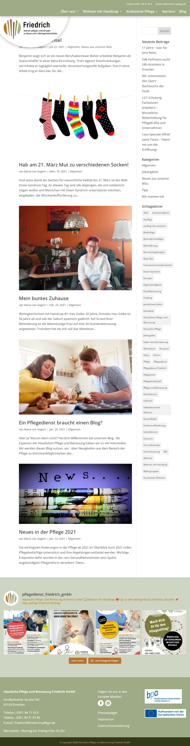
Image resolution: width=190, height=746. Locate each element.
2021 (146, 212)
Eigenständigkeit (152, 284)
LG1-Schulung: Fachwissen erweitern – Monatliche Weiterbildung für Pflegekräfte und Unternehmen (154, 113)
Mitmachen (149, 348)
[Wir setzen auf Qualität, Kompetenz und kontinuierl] (164, 632)
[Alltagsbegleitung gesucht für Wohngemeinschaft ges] (26, 632)
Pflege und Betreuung (155, 387)
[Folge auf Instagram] (108, 703)
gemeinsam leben (152, 304)
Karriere (168, 11)
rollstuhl (147, 400)
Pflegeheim (149, 374)
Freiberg (147, 297)
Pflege (146, 361)
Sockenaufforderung (154, 425)
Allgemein (73, 47)
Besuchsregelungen (154, 252)
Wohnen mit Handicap (100, 11)
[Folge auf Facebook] (101, 703)
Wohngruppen (151, 471)
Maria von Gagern (35, 171)
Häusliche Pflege (152, 329)
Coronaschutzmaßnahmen (157, 265)
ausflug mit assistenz (154, 226)
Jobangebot (150, 172)
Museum (164, 348)
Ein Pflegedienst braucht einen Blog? (60, 422)
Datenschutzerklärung (113, 726)
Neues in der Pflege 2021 (47, 532)
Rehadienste (150, 394)
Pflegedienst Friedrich (154, 368)
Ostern (156, 355)
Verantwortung (151, 451)
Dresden (148, 278)
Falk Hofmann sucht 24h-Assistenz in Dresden (156, 64)
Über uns (68, 11)
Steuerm (148, 438)
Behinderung (150, 245)
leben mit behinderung (155, 342)
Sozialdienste (150, 431)
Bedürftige (149, 232)
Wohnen (148, 458)
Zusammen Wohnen (154, 477)
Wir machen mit (153, 196)
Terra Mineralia (151, 445)
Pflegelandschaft (152, 381)
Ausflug (147, 219)
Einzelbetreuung (152, 291)
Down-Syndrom (151, 271)
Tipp (145, 190)
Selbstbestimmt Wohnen (151, 410)
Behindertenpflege (153, 239)
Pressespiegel (107, 713)
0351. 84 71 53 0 (143, 4)
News (146, 355)
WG (165, 451)
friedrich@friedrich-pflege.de (170, 4)
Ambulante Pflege (140, 11)
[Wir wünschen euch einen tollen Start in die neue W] (72, 632)
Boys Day (148, 258)
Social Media (150, 419)
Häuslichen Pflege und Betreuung (155, 320)
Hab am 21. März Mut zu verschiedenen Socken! (74, 164)
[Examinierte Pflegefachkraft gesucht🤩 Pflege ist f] (118, 632)
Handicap (148, 311)
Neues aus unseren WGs (96, 47)
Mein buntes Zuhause (44, 298)
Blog (182, 11)
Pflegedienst (160, 361)
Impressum (106, 719)
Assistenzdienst (160, 212)
